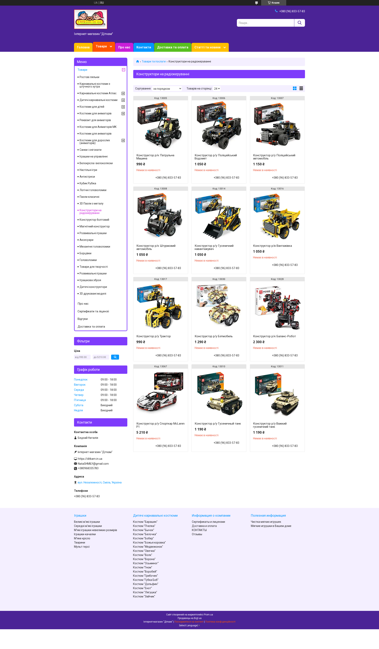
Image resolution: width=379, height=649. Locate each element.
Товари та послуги (154, 61)
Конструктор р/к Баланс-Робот (274, 336)
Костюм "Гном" (142, 567)
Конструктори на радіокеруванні (90, 212)
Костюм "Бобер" (143, 538)
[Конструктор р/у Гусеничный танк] (219, 393)
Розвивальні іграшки (93, 233)
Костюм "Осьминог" (146, 563)
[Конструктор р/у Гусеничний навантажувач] (219, 215)
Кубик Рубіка (88, 183)
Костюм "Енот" (142, 588)
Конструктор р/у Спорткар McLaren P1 (160, 425)
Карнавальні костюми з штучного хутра (95, 85)
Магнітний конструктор (95, 226)
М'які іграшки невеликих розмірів (95, 530)
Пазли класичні (89, 196)
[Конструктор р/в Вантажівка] (277, 215)
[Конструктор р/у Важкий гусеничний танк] (277, 393)
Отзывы (197, 534)
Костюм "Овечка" (144, 550)
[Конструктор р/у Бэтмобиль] (219, 306)
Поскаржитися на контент (189, 621)
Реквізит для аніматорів (95, 120)
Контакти (143, 47)
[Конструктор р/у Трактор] (160, 306)
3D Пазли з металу (91, 203)
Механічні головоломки (95, 246)
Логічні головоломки (93, 190)
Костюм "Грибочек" (145, 575)
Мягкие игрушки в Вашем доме (271, 525)
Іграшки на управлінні (94, 156)
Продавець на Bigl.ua (190, 618)
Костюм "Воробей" (145, 571)
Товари (101, 46)
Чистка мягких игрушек (266, 521)
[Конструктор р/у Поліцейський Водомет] (219, 125)
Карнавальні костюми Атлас (98, 93)
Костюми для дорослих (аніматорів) (95, 142)
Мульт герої (82, 546)
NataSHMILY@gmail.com (93, 463)
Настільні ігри (88, 169)
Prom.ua (208, 614)
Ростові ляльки (89, 77)
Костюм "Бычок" (143, 530)
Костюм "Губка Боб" (146, 579)
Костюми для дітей (92, 106)
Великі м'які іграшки (87, 521)
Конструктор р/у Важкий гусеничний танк (270, 425)
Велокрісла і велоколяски (96, 163)
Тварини (79, 542)
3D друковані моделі (93, 293)
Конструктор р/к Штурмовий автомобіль (155, 247)
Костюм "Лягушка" (145, 592)
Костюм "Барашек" (145, 521)
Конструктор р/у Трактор (153, 336)
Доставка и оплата (204, 525)
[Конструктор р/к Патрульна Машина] (160, 125)
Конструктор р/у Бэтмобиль (214, 336)
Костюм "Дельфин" (145, 584)
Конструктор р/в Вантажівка (272, 245)
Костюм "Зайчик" (144, 596)
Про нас (124, 47)
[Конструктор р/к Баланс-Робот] (277, 306)
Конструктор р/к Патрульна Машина (155, 157)
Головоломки (88, 260)
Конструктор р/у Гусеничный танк (218, 423)
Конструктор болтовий (94, 219)
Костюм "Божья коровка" (149, 542)
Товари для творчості (94, 266)
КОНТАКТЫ (199, 530)
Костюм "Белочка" (145, 534)
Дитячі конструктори (93, 286)
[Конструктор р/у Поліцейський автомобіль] (277, 125)
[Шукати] (299, 23)
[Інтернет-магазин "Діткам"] (90, 19)
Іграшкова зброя (90, 280)
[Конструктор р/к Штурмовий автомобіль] (160, 215)
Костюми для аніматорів (96, 113)
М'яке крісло (82, 538)
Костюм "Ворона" (144, 559)
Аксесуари (86, 239)
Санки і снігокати (90, 149)
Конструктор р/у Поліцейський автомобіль (274, 157)
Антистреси (87, 176)
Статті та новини (207, 47)
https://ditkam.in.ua (90, 458)
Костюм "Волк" (142, 555)
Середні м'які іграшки (88, 525)
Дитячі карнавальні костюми (98, 100)
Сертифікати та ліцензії (93, 311)
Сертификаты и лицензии (208, 521)
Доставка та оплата (172, 47)
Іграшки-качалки (85, 534)
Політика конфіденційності (220, 621)
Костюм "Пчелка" (144, 525)
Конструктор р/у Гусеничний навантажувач (214, 247)
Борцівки (85, 253)
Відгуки (83, 319)
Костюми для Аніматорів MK (98, 126)
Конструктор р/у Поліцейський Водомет (216, 157)
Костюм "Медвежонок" (148, 546)
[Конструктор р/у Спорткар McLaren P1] (160, 393)
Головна (83, 47)
